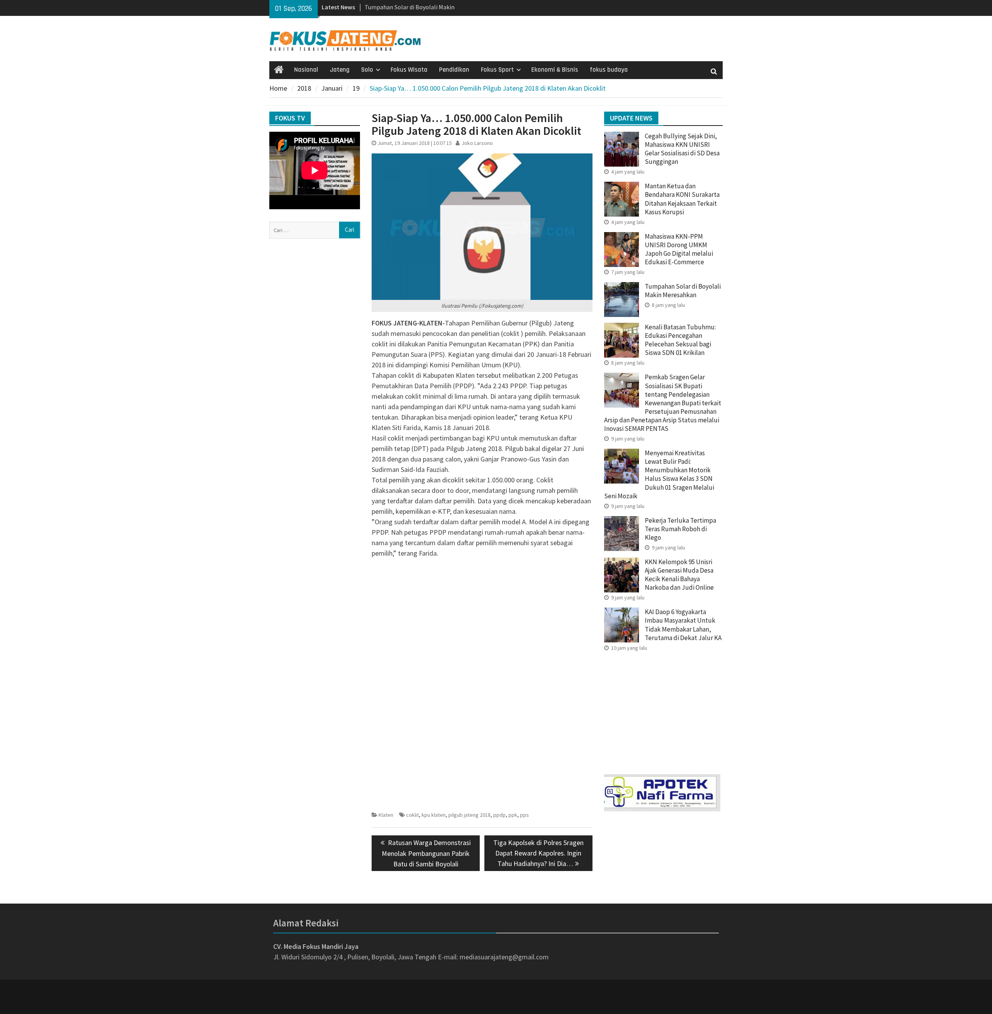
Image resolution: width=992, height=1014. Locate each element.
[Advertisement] (482, 618)
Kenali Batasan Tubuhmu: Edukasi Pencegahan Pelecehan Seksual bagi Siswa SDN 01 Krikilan (680, 340)
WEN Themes (521, 1003)
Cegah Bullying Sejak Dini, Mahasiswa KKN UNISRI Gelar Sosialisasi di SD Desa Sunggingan (682, 149)
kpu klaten (434, 814)
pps (524, 814)
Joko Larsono (477, 142)
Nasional (306, 69)
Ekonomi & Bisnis (554, 69)
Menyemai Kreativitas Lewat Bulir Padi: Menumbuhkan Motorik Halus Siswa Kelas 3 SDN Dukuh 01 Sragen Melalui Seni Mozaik (659, 474)
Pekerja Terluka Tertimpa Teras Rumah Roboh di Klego (680, 529)
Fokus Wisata (409, 69)
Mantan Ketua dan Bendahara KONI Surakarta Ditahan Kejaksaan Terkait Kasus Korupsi (682, 199)
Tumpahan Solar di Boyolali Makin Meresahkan (683, 290)
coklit (412, 814)
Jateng (340, 69)
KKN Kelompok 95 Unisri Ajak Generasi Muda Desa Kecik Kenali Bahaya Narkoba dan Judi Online (679, 575)
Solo (367, 69)
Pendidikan (454, 69)
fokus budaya (609, 69)
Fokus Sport (497, 69)
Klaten (386, 814)
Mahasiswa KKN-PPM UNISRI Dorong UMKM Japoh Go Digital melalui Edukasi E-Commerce (679, 249)
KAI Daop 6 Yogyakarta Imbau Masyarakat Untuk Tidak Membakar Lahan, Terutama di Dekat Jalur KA (683, 625)
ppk (512, 814)
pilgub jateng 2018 (469, 814)
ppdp (499, 814)
